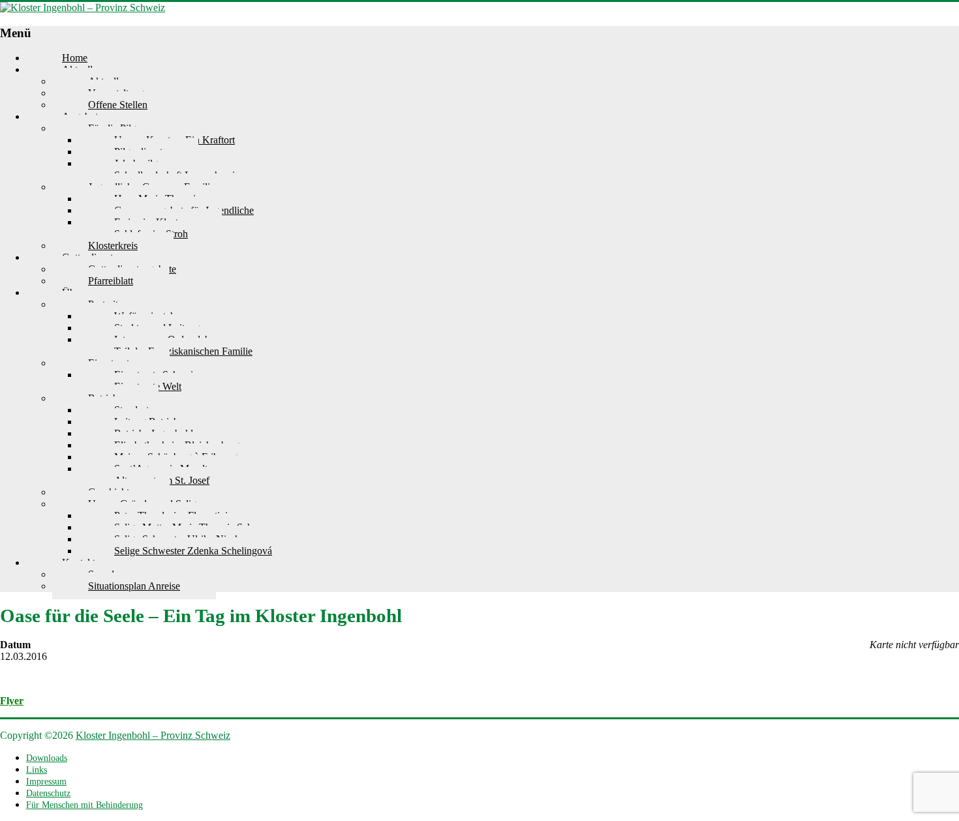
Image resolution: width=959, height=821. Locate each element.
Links (36, 770)
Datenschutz (48, 793)
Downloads (46, 758)
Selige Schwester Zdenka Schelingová (193, 550)
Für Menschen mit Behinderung (84, 805)
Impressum (46, 781)
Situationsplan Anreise (134, 585)
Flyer (11, 700)
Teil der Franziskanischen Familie (183, 351)
